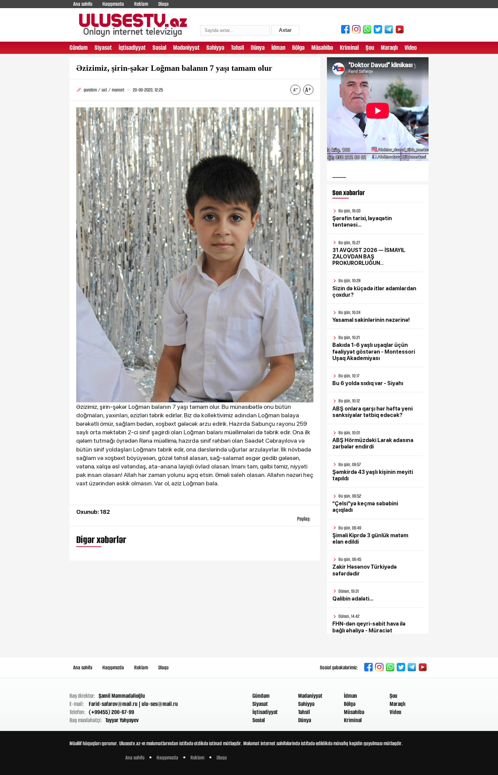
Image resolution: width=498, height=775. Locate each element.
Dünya (258, 47)
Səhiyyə (215, 47)
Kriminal (349, 47)
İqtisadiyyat (132, 47)
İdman (278, 47)
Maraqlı (389, 47)
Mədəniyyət (186, 47)
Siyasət (103, 47)
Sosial (159, 47)
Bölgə (298, 47)
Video (410, 47)
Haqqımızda (113, 3)
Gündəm (78, 47)
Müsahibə (322, 47)
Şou (370, 47)
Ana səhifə (82, 3)
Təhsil (237, 47)
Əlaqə (163, 3)
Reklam (141, 3)
